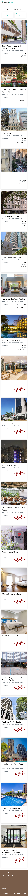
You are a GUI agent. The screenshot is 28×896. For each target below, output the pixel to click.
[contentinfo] (7, 2)
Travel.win (13, 893)
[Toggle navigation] (24, 2)
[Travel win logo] (14, 875)
